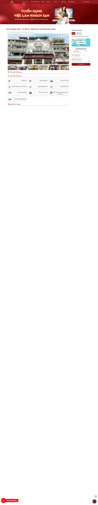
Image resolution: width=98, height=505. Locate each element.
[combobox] (81, 57)
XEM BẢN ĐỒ (82, 42)
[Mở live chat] (94, 501)
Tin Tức (55, 1)
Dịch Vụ (48, 1)
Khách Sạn (24, 1)
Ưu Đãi (42, 1)
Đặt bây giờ (81, 64)
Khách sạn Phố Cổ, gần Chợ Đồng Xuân (80, 36)
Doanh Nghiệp (71, 1)
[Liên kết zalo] (96, 496)
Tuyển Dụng (63, 1)
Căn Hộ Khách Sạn (35, 1)
